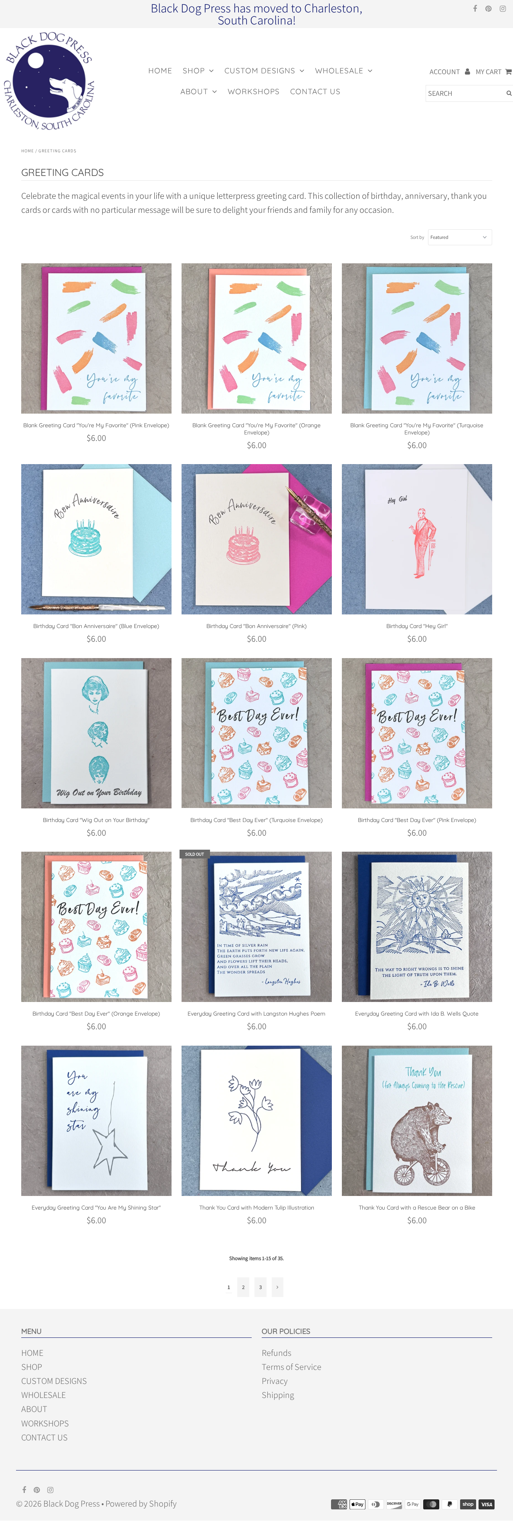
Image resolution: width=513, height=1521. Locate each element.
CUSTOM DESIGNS (259, 70)
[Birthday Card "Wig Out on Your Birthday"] (96, 733)
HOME (160, 70)
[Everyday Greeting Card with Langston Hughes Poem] (257, 927)
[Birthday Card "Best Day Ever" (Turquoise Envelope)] (257, 733)
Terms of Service (291, 1367)
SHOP (194, 70)
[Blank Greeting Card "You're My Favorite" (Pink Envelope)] (96, 338)
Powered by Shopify (141, 1503)
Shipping (278, 1395)
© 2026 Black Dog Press (58, 1503)
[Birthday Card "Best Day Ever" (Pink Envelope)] (417, 733)
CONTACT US (315, 91)
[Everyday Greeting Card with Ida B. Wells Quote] (417, 927)
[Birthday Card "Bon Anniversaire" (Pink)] (257, 539)
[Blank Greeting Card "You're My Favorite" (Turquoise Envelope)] (417, 338)
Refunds (276, 1353)
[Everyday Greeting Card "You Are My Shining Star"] (96, 1121)
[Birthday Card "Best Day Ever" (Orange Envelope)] (96, 927)
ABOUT (194, 91)
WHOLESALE (339, 70)
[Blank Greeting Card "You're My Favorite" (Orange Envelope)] (257, 338)
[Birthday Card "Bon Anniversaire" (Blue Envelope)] (96, 539)
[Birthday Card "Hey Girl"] (417, 539)
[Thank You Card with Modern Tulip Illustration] (257, 1121)
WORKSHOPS (254, 91)
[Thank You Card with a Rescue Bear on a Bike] (417, 1121)
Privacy (275, 1381)
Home (27, 151)
